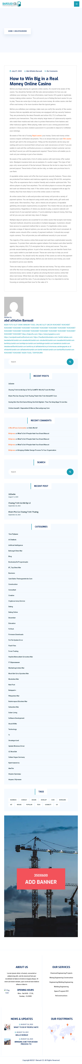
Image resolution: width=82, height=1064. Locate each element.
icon (52, 800)
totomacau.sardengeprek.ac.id (60, 347)
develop (44, 800)
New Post (11, 684)
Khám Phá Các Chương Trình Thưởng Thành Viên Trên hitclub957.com (32, 396)
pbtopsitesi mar (13, 696)
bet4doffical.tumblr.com (65, 350)
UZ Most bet (12, 751)
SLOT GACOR (47, 325)
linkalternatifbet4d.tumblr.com (15, 347)
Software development (16, 718)
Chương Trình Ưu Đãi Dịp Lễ (19, 503)
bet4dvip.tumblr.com (11, 343)
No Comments (52, 71)
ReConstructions (61, 996)
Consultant (12, 590)
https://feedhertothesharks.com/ (46, 337)
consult (24, 800)
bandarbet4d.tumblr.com (13, 340)
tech (38, 804)
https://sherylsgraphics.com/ (49, 334)
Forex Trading (13, 651)
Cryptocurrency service (16, 601)
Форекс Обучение (14, 779)
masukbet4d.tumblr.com (65, 340)
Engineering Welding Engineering (61, 982)
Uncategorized (20, 31)
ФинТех (11, 768)
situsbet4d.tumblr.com (48, 340)
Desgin (34, 800)
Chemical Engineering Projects (61, 973)
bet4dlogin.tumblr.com (45, 343)
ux (57, 804)
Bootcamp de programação (18, 562)
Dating (10, 606)
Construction (13, 584)
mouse (19, 804)
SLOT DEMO (18, 325)
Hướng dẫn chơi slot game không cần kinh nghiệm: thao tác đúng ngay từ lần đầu (37, 402)
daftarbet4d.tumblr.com (28, 350)
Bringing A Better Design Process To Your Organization (37, 450)
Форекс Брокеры (14, 774)
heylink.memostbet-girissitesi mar (20, 657)
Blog (10, 556)
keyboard (62, 800)
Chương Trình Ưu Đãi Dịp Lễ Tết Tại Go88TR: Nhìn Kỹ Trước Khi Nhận (31, 390)
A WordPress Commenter (17, 428)
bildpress (11, 433)
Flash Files (12, 645)
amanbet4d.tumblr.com (30, 340)
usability (48, 804)
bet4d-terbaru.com (65, 337)
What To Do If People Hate (26, 1027)
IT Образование (14, 662)
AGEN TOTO (8, 325)
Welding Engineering (61, 987)
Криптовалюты (14, 763)
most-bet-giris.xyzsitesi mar (18, 673)
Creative (11, 595)
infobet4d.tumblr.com (12, 350)
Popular (29, 804)
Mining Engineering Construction (61, 978)
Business (11, 573)
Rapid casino (37, 136)
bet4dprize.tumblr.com (28, 343)
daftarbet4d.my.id (42, 347)
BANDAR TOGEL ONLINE (32, 325)
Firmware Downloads (15, 634)
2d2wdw (11, 384)
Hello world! (33, 428)
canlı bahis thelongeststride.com (20, 578)
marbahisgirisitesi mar (16, 668)
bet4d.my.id (31, 347)
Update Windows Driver (16, 746)
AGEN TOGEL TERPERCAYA (32, 353)
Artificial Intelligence (15, 545)
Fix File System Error (15, 640)
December (12, 618)
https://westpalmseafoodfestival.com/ (18, 337)
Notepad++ (12, 690)
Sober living (12, 712)
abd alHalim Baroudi (34, 71)
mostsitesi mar (13, 679)
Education (11, 623)
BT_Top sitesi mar (14, 567)
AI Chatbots (12, 539)
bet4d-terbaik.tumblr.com (47, 350)
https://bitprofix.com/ (30, 334)
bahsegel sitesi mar (15, 551)
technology (12, 729)
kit (11, 804)
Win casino (67, 139)
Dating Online (13, 612)
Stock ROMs (12, 723)
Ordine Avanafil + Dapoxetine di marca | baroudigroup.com (29, 408)
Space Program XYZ (61, 991)
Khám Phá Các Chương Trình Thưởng (23, 512)
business (13, 800)
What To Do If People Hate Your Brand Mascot (33, 433)
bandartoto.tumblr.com (62, 343)
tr (9, 735)
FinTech (11, 629)
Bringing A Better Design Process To (26, 1043)
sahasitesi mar (13, 707)
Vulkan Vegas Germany (16, 757)
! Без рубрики (13, 534)
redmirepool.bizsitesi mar (17, 701)
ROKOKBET (57, 325)
